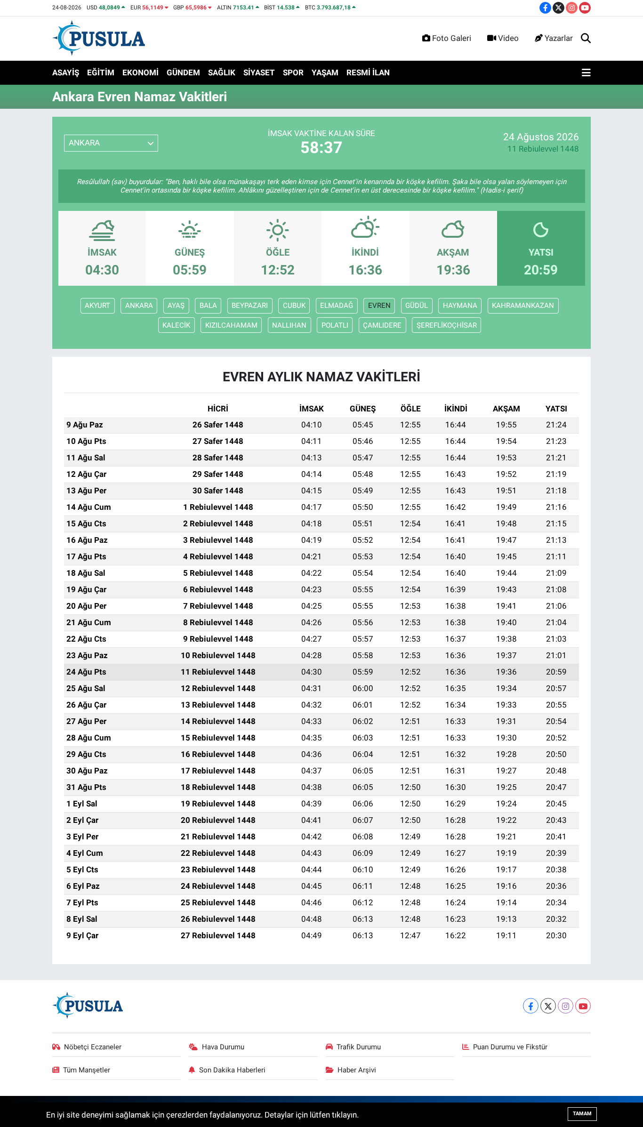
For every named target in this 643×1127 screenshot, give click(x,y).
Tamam (582, 1114)
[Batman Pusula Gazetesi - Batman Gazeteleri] (98, 37)
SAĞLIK (221, 72)
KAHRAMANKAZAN (523, 305)
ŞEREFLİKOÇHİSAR (447, 325)
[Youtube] (583, 1006)
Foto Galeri (451, 38)
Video (508, 38)
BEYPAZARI (250, 305)
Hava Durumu (223, 1047)
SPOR (293, 72)
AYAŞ (176, 305)
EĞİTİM (100, 72)
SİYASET (259, 72)
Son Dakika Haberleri (232, 1070)
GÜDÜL (416, 305)
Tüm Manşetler (86, 1070)
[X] (548, 1006)
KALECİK (176, 325)
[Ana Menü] (586, 73)
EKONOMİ (140, 72)
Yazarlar (559, 38)
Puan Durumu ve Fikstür (510, 1047)
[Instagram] (565, 1006)
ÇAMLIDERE (382, 325)
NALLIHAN (289, 325)
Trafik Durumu (359, 1047)
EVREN (379, 305)
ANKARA (139, 305)
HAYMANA (460, 305)
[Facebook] (531, 1006)
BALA (208, 305)
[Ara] (586, 38)
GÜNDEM (183, 72)
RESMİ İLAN (368, 72)
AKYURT (97, 305)
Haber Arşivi (357, 1070)
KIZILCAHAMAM (231, 325)
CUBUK (294, 305)
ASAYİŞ (65, 72)
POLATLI (335, 325)
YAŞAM (325, 72)
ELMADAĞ (336, 305)
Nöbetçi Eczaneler (92, 1047)
